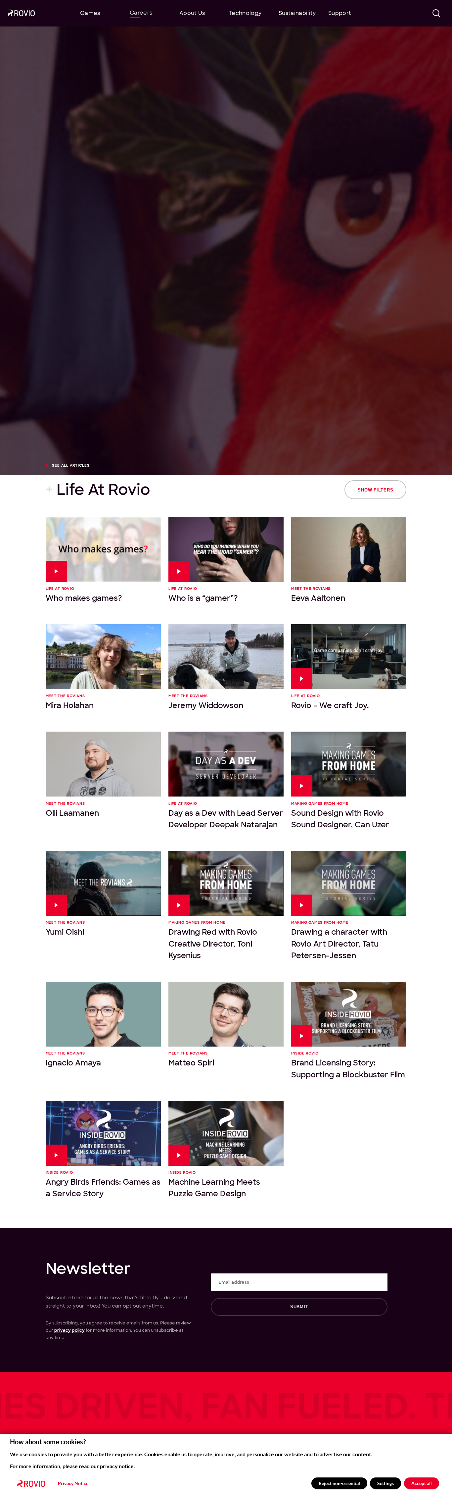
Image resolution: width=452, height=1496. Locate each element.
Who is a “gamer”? (203, 598)
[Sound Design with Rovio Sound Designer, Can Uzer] (348, 764)
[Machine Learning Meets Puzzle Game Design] (226, 1133)
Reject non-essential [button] (339, 1483)
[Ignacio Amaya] (103, 1014)
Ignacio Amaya (73, 1063)
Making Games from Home (319, 803)
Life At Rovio (60, 589)
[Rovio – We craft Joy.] (348, 656)
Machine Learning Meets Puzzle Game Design (214, 1188)
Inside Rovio (305, 1053)
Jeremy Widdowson (205, 705)
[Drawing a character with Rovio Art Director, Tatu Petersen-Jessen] (348, 883)
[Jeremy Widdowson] (226, 656)
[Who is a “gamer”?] (226, 549)
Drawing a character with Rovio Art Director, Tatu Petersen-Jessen (339, 943)
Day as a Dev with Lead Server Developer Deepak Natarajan (225, 819)
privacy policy (69, 1330)
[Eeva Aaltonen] (348, 549)
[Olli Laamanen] (103, 764)
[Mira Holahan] (103, 656)
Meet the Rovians (311, 589)
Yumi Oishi (65, 932)
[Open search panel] (436, 13)
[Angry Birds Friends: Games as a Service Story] (103, 1133)
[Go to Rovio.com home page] (21, 14)
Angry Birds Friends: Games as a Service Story (103, 1188)
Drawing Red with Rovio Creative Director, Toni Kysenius (212, 943)
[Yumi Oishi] (103, 883)
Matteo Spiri (191, 1063)
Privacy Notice (73, 1483)
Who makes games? (84, 598)
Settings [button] (385, 1483)
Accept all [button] (421, 1483)
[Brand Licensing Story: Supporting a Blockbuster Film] (348, 1014)
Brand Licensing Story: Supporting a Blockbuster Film (348, 1068)
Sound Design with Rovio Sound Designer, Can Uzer (340, 819)
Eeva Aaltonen (318, 598)
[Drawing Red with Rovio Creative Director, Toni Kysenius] (226, 883)
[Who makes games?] (103, 549)
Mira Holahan (70, 705)
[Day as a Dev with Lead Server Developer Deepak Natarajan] (226, 764)
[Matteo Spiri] (226, 1014)
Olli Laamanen (72, 813)
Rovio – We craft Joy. (330, 705)
